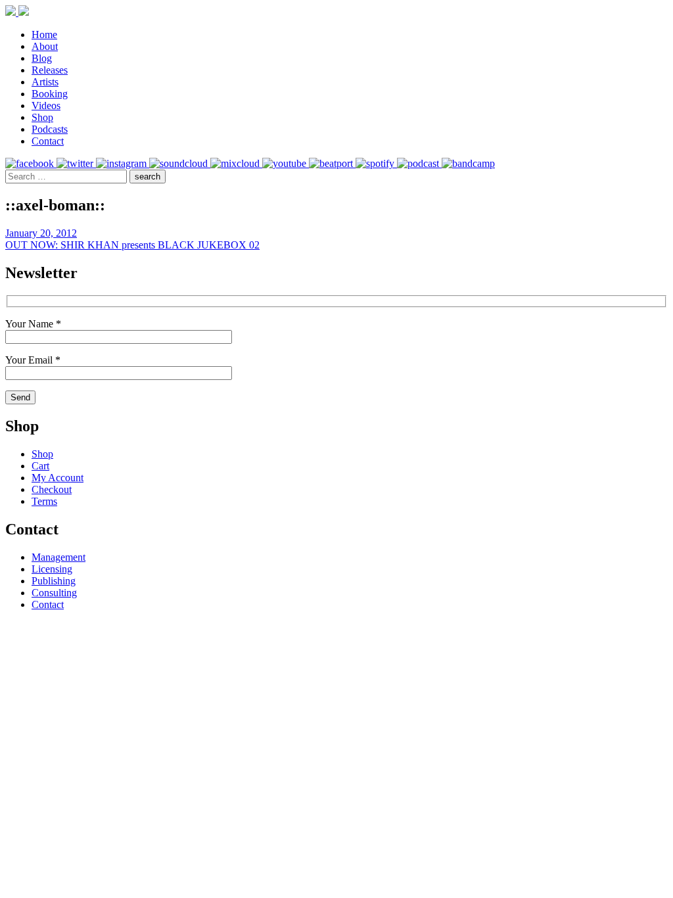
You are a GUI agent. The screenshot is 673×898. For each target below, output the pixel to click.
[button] (147, 176)
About (45, 46)
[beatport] (332, 163)
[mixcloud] (236, 163)
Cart (40, 465)
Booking (50, 93)
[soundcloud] (179, 163)
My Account (57, 477)
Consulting (54, 592)
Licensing (52, 569)
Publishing (54, 580)
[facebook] (31, 163)
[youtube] (285, 163)
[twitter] (76, 163)
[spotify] (376, 163)
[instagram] (122, 163)
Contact (48, 141)
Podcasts (50, 129)
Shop (42, 117)
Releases (50, 70)
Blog (42, 58)
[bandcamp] (468, 163)
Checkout (52, 489)
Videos (46, 105)
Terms (44, 501)
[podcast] (419, 163)
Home (44, 34)
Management (58, 557)
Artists (45, 81)
